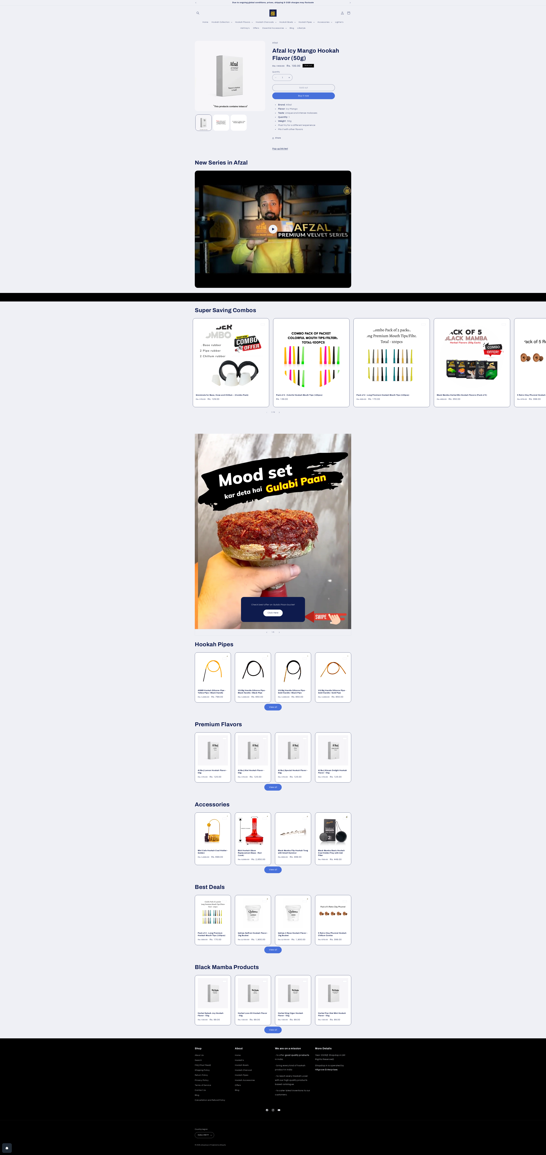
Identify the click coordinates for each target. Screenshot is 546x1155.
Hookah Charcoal (243, 1070)
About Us (199, 1055)
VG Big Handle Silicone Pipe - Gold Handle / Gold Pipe (332, 691)
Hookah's (239, 1060)
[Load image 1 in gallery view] (204, 123)
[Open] (7, 1148)
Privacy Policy (201, 1080)
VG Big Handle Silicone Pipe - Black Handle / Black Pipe (252, 691)
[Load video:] (273, 229)
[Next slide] (279, 632)
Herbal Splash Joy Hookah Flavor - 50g (210, 1014)
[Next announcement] (350, 2)
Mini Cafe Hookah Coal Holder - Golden (213, 852)
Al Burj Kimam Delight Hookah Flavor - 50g (332, 771)
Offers (238, 1085)
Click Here (273, 613)
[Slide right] (279, 412)
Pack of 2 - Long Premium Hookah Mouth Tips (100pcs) (382, 395)
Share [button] (278, 138)
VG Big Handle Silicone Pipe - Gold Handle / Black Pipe (292, 691)
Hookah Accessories (245, 1080)
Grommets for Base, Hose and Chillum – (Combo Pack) (222, 395)
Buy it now (303, 96)
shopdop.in (205, 1145)
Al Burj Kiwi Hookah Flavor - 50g (251, 771)
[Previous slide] (267, 632)
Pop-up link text (280, 148)
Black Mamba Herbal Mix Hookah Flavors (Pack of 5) (462, 395)
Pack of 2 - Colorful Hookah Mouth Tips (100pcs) (299, 395)
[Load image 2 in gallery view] (221, 123)
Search (198, 1060)
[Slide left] (267, 412)
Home (238, 1055)
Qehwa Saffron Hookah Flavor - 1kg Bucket (253, 934)
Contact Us (200, 1090)
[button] (198, 13)
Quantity (276, 72)
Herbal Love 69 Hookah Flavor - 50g (252, 1014)
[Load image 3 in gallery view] (239, 123)
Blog (197, 1095)
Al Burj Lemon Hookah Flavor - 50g (212, 771)
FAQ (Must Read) (203, 1065)
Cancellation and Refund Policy (210, 1100)
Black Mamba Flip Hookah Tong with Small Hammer (293, 852)
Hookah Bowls (242, 1065)
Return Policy (201, 1075)
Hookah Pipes (241, 1075)
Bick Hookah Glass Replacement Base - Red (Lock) (249, 853)
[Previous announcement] (196, 2)
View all (273, 707)
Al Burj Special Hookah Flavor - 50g (293, 771)
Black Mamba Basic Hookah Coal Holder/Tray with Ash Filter (331, 853)
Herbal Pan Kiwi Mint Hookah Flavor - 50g (332, 1014)
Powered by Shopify (218, 1145)
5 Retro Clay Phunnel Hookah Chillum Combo (332, 934)
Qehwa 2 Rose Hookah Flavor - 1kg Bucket (293, 934)
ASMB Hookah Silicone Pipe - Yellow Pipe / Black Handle (212, 691)
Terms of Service (203, 1085)
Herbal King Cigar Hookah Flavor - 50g (290, 1014)
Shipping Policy (202, 1070)
